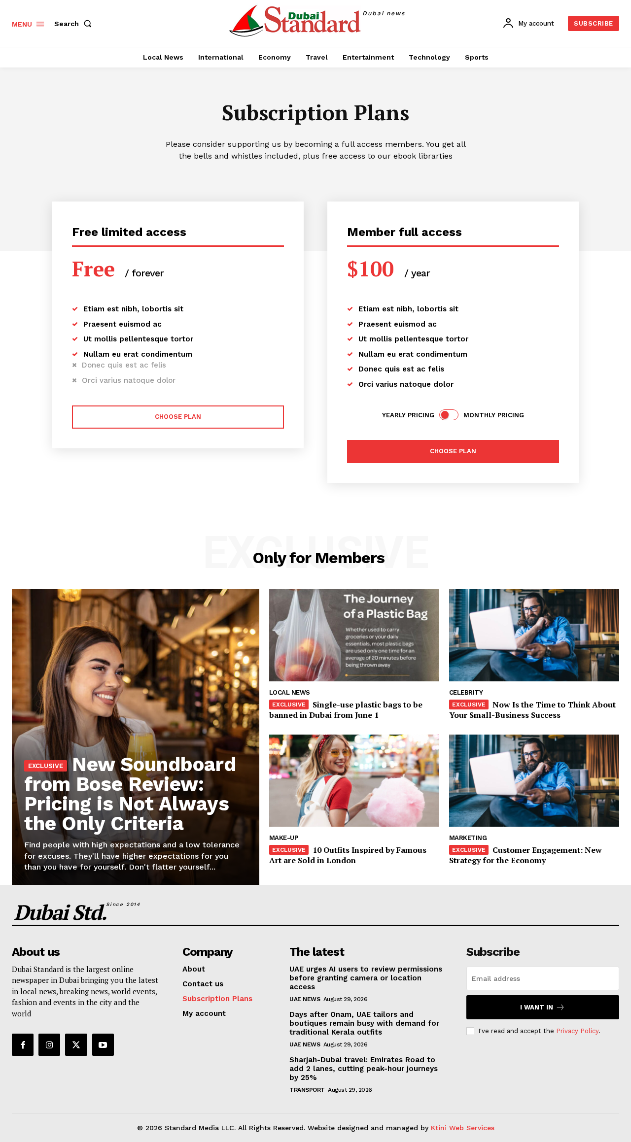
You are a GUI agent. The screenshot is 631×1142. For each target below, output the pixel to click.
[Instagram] (49, 1044)
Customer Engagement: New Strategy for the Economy (525, 855)
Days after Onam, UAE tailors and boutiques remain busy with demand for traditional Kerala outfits (364, 1023)
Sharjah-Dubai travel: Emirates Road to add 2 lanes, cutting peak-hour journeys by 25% (363, 1068)
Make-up (283, 838)
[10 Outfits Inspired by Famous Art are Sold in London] (354, 780)
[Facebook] (23, 1044)
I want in (536, 1007)
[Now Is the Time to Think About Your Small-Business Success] (534, 635)
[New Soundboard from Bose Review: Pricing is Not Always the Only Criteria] (135, 737)
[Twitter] (76, 1044)
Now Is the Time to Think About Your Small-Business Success (532, 709)
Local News (289, 692)
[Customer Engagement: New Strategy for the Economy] (534, 780)
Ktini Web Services (462, 1128)
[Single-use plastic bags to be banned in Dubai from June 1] (354, 635)
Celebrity (466, 692)
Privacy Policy (577, 1031)
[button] (75, 23)
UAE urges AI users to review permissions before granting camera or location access (365, 978)
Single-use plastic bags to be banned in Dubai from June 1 (345, 709)
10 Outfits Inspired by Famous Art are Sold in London (347, 855)
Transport (307, 1089)
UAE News (304, 999)
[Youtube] (103, 1044)
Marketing (468, 838)
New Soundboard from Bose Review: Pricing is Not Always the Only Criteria (130, 794)
